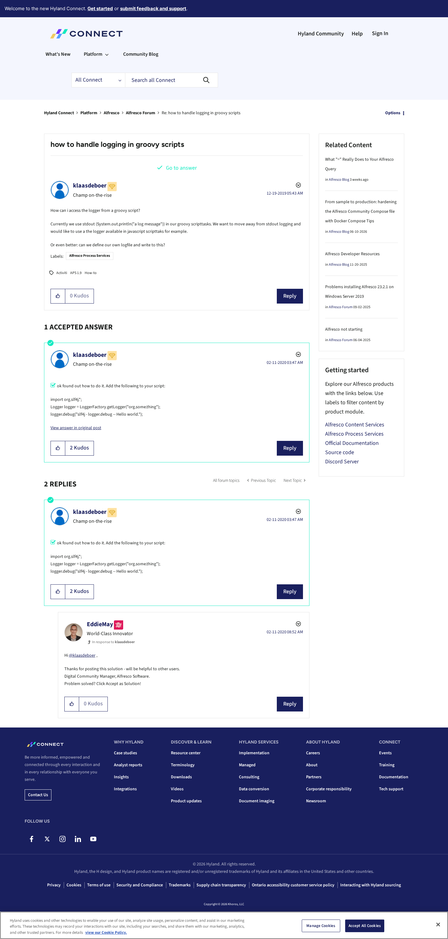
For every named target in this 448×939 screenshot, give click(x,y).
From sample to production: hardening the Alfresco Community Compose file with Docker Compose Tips (361, 211)
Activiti (61, 273)
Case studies (125, 753)
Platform (88, 113)
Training (386, 765)
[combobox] (171, 80)
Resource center (185, 753)
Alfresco (111, 113)
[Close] (438, 924)
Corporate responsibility (329, 789)
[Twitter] (47, 839)
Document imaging (256, 801)
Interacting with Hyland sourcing (370, 885)
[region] (224, 925)
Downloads (181, 777)
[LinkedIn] (78, 839)
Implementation (254, 753)
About (311, 765)
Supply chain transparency (221, 885)
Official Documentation (352, 443)
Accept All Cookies (365, 925)
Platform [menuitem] (93, 54)
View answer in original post (75, 428)
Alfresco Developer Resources (352, 254)
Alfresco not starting (343, 329)
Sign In (380, 33)
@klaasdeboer (82, 655)
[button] (58, 296)
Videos (177, 789)
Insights (121, 777)
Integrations (125, 789)
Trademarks (180, 885)
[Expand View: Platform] (107, 54)
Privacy (54, 885)
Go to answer (181, 168)
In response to (113, 642)
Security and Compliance (139, 885)
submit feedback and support (153, 8)
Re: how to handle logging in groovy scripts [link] (201, 113)
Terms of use (99, 885)
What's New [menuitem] (58, 54)
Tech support (391, 789)
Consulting (249, 777)
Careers (313, 753)
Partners (313, 777)
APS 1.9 (76, 273)
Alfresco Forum (140, 113)
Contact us (38, 795)
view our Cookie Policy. (106, 932)
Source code (339, 452)
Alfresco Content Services (354, 425)
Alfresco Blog (339, 179)
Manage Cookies (320, 925)
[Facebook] (31, 839)
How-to (91, 273)
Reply (290, 296)
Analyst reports (128, 765)
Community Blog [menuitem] (140, 54)
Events (385, 753)
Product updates (186, 801)
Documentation (393, 777)
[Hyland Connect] (86, 34)
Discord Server (342, 461)
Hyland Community (321, 34)
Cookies (74, 885)
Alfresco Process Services (89, 255)
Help (357, 34)
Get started (100, 8)
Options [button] (392, 113)
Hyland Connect (59, 113)
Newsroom (316, 801)
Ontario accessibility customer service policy (293, 885)
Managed (247, 765)
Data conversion (254, 789)
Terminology (183, 765)
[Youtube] (93, 839)
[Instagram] (62, 839)
